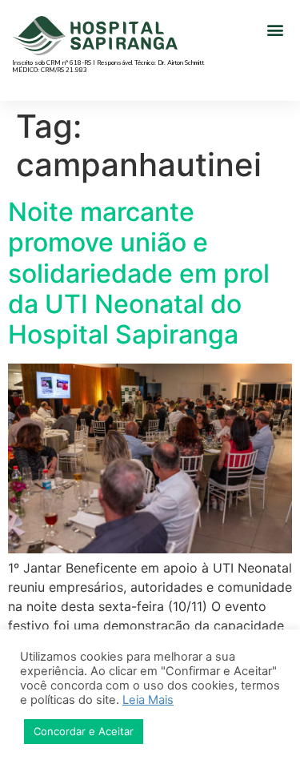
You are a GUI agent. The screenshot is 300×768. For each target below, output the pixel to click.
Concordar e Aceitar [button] (84, 731)
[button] (275, 29)
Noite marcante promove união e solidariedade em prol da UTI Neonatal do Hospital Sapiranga (139, 273)
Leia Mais (148, 700)
